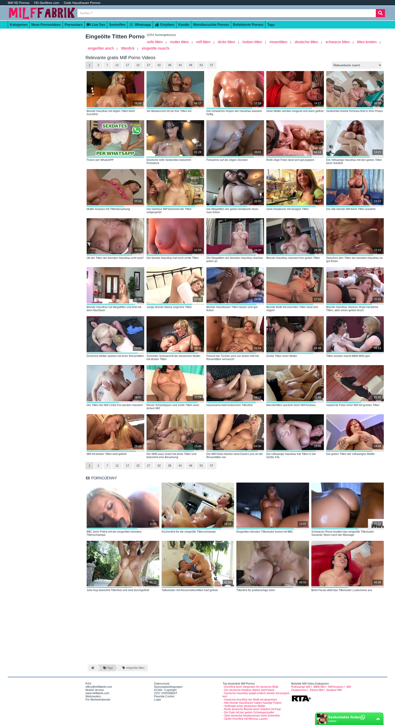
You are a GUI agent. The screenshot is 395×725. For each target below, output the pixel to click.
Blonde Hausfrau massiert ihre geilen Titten (293, 258)
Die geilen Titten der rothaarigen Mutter (350, 454)
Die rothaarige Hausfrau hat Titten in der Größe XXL (291, 455)
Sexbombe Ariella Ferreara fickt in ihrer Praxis (354, 111)
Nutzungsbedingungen (168, 686)
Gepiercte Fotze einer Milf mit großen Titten (352, 405)
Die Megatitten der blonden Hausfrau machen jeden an (234, 259)
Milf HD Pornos (18, 3)
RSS (88, 683)
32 (159, 65)
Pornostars (74, 25)
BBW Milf (319, 686)
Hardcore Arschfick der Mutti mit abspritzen (250, 699)
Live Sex (98, 25)
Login (157, 699)
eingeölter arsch (101, 48)
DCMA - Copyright (165, 690)
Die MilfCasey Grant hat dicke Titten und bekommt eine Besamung (171, 455)
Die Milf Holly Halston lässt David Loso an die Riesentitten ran (234, 455)
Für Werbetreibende (97, 699)
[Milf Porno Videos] (42, 18)
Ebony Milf (316, 690)
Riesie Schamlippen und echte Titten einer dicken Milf (173, 407)
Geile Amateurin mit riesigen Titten (287, 209)
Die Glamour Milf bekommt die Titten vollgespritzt (169, 210)
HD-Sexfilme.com (46, 3)
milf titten (203, 42)
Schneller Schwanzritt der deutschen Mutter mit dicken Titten (173, 357)
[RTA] (301, 701)
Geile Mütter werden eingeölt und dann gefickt (294, 111)
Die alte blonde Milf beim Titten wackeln (351, 209)
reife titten (155, 42)
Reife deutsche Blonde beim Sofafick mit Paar (252, 709)
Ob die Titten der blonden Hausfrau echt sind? (115, 258)
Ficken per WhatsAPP (100, 160)
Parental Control (164, 696)
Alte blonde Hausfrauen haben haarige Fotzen (253, 702)
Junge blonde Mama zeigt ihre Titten (169, 307)
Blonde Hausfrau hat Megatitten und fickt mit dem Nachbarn (114, 308)
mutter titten (179, 42)
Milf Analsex (335, 686)
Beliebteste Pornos (248, 25)
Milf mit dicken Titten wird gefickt (106, 454)
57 (211, 65)
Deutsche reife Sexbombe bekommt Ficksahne (169, 161)
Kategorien (18, 25)
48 (190, 65)
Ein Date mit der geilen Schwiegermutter (249, 712)
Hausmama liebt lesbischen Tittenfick (229, 405)
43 (180, 65)
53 (201, 65)
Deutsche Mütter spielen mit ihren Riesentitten (115, 356)
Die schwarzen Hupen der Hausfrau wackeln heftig (234, 112)
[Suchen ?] (380, 13)
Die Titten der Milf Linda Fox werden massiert (115, 405)
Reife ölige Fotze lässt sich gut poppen (290, 160)
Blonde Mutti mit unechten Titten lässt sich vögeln (292, 308)
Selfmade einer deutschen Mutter (244, 706)
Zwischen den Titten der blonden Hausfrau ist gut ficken (354, 259)
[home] (92, 667)
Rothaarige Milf (300, 686)
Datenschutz (162, 683)
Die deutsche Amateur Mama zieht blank (249, 690)
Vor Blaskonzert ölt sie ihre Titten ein (169, 111)
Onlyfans (166, 25)
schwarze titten (338, 42)
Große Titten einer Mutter (281, 356)
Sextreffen (117, 25)
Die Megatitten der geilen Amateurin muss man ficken (232, 210)
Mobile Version (94, 690)
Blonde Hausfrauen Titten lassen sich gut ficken (231, 308)
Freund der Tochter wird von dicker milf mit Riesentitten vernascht (232, 357)
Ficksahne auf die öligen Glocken (227, 160)
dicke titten (226, 42)
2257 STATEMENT (165, 693)
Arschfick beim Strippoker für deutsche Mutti (251, 686)
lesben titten (252, 42)
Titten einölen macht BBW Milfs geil (348, 356)
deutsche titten (306, 42)
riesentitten (278, 42)
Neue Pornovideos (46, 25)
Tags (271, 25)
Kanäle (183, 25)
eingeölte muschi (155, 48)
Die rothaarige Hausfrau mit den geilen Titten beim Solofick (354, 161)
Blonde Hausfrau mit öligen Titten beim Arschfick (111, 112)
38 (169, 65)
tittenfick (127, 48)
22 (138, 65)
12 (117, 65)
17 (127, 65)
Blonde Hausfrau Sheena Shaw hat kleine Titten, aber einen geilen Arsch (352, 308)
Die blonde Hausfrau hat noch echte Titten (173, 258)
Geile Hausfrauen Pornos (82, 3)
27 (148, 65)
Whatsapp (142, 25)
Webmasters (93, 696)
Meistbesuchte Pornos (211, 25)
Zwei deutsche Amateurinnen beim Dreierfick (252, 715)
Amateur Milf (334, 690)
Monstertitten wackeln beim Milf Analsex (291, 405)
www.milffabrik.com (97, 693)
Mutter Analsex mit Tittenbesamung (108, 209)
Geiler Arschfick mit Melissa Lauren (246, 718)
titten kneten (367, 42)
